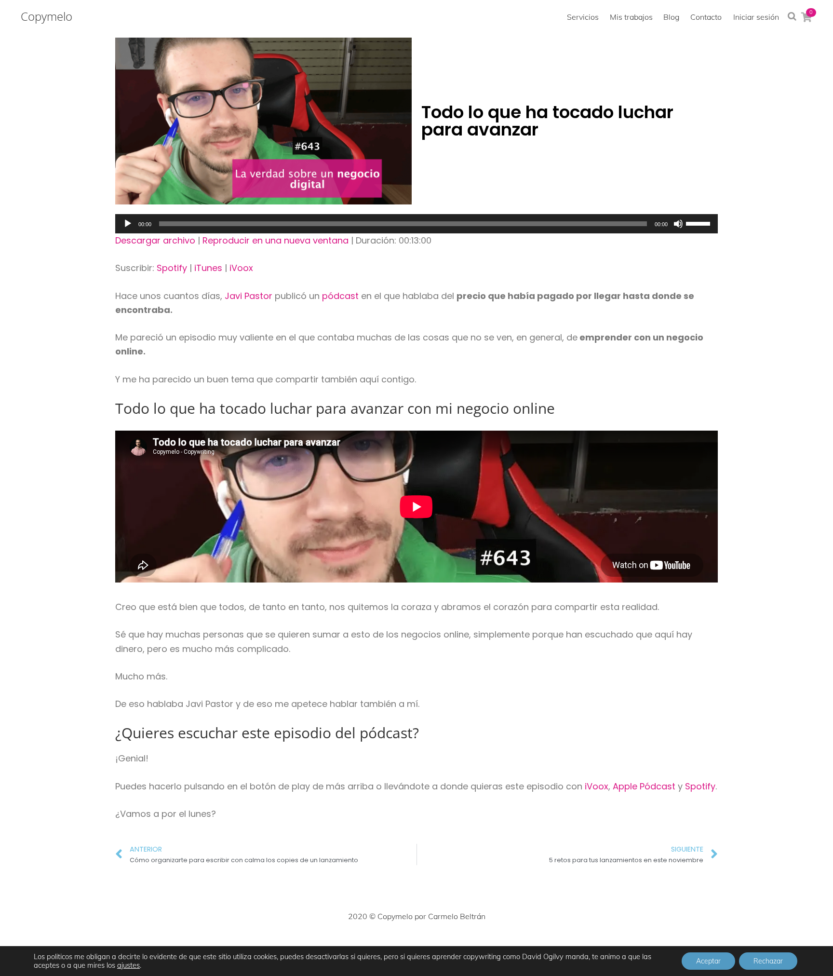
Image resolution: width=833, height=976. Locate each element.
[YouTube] (459, 945)
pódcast (340, 296)
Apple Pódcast (645, 786)
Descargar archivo (155, 240)
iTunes (208, 268)
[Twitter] (374, 945)
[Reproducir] (128, 224)
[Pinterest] (416, 945)
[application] (416, 223)
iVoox (241, 268)
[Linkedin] (437, 945)
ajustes (128, 965)
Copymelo (46, 16)
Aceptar (708, 961)
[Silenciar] (678, 224)
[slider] (699, 222)
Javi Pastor (248, 296)
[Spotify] (480, 945)
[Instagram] (395, 945)
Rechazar (768, 961)
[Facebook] (353, 945)
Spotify (172, 268)
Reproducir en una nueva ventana (275, 240)
